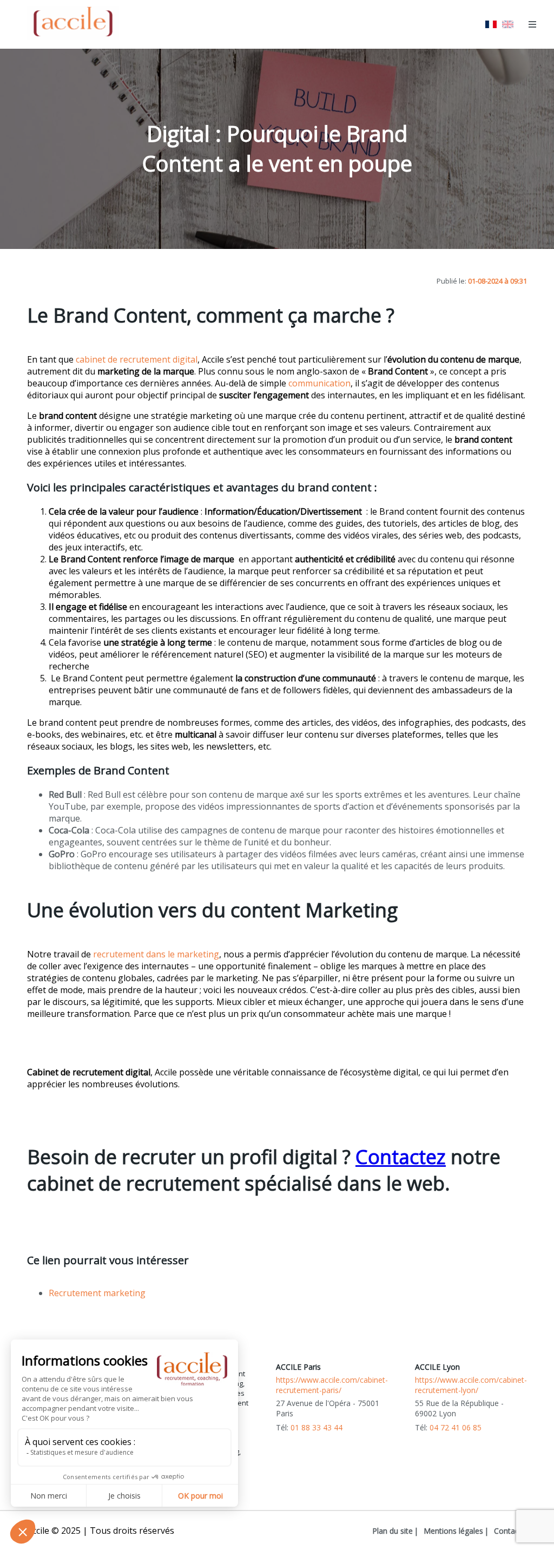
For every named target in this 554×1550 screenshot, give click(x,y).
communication (319, 383)
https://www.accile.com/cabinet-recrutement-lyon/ (471, 1385)
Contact (508, 1531)
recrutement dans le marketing (156, 954)
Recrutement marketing (97, 1293)
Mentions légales (453, 1531)
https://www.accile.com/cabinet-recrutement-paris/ (332, 1385)
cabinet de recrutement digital (136, 359)
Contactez (400, 1157)
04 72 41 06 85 (456, 1427)
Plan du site (392, 1531)
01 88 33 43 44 (316, 1427)
